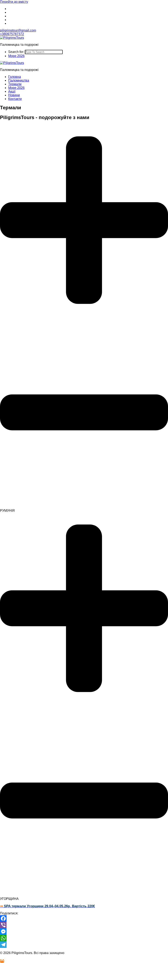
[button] (84, 318)
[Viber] (84, 925)
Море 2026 (16, 56)
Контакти (15, 99)
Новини (14, 95)
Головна (14, 76)
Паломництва (18, 80)
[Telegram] (84, 944)
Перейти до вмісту (14, 1)
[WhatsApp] (84, 938)
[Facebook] (84, 918)
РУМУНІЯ (7, 510)
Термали (15, 84)
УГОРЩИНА (9, 898)
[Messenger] (84, 931)
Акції (11, 91)
